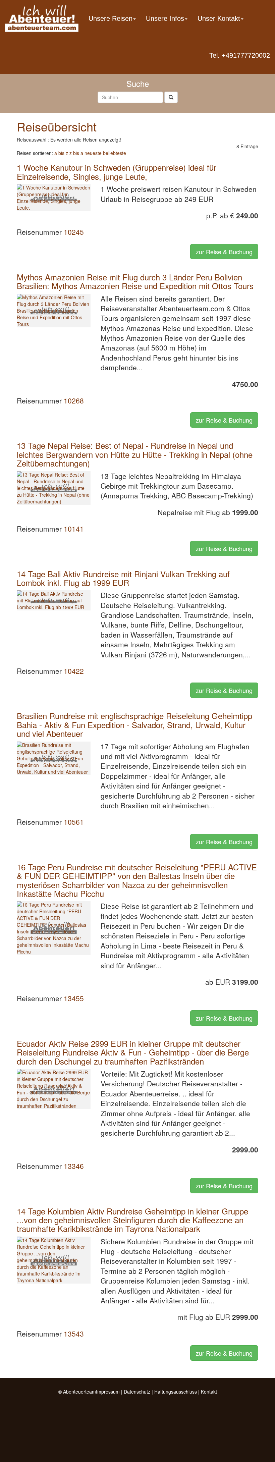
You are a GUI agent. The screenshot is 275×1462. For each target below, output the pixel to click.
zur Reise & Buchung (224, 251)
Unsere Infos (165, 18)
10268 (74, 400)
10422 (74, 671)
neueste (93, 153)
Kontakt (209, 1391)
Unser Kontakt (219, 18)
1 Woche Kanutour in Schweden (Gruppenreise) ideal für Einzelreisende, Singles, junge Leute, (116, 171)
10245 (74, 232)
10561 (74, 822)
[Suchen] (171, 97)
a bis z (61, 153)
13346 (74, 1166)
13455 (74, 998)
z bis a (76, 153)
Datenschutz (137, 1391)
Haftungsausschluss (175, 1391)
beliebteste (114, 153)
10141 (74, 529)
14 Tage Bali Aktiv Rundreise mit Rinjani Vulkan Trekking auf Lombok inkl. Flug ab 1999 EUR (123, 578)
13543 (74, 1334)
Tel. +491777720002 (239, 55)
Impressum (108, 1391)
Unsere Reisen (110, 18)
